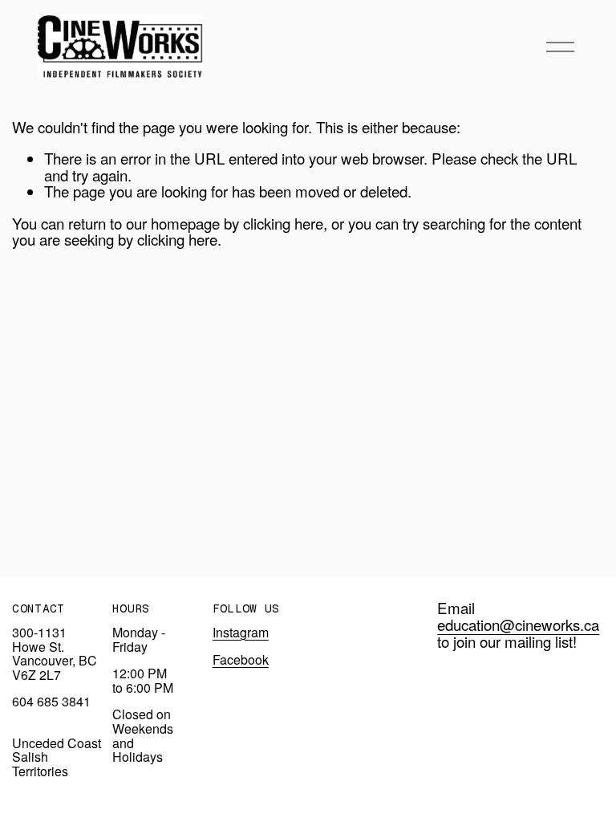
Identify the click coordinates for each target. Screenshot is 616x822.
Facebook (241, 660)
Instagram (241, 632)
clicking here (283, 223)
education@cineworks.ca (518, 624)
